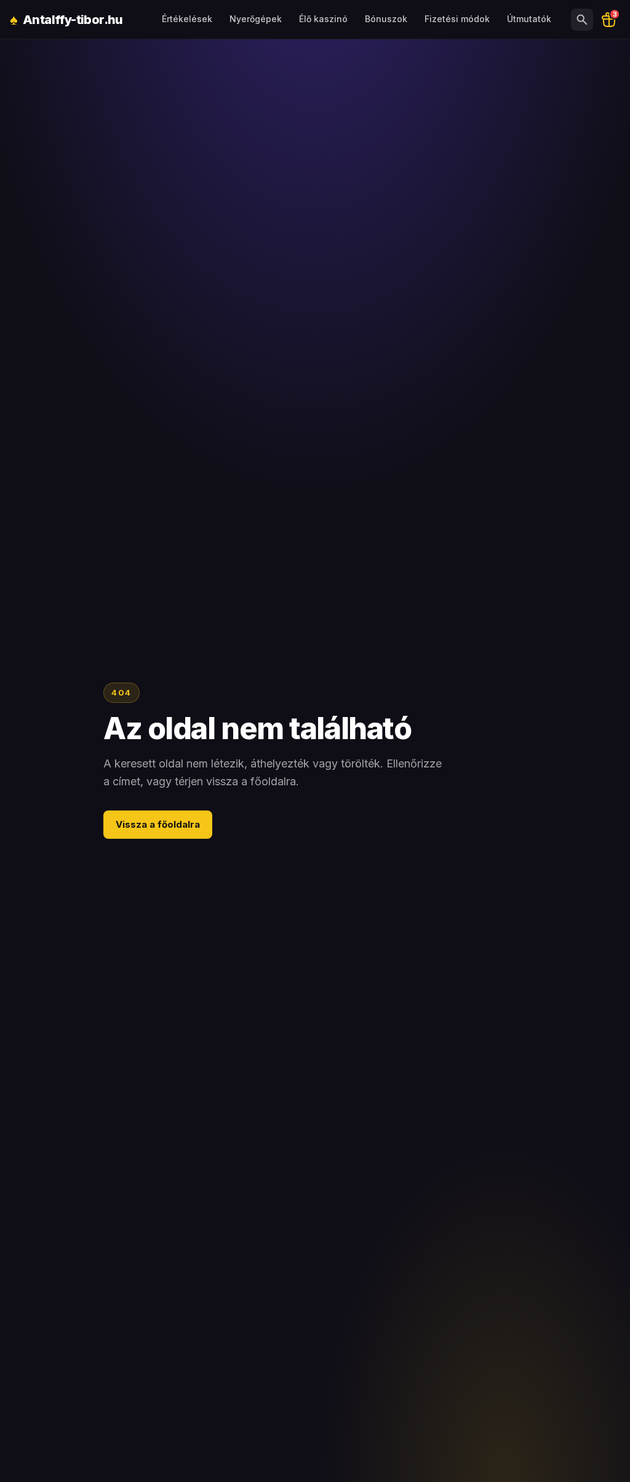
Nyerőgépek (255, 19)
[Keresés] (582, 20)
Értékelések (187, 19)
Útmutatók (529, 19)
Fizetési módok (457, 19)
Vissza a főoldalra (158, 824)
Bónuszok (386, 19)
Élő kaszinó (323, 19)
